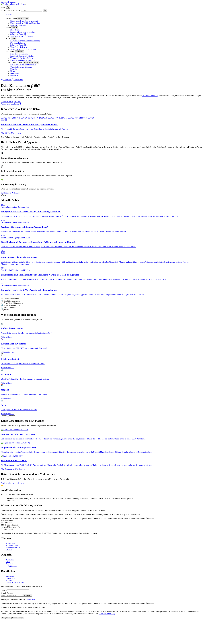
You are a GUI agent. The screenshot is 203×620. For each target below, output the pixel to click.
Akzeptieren (6, 618)
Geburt (14, 27)
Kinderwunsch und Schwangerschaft (24, 21)
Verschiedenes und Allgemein (21, 67)
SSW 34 (78, 118)
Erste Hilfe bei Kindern (19, 54)
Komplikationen (12, 545)
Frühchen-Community (150, 96)
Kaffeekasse (12, 566)
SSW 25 (17, 118)
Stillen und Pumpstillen (18, 34)
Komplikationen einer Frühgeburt (22, 32)
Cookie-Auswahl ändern (15, 583)
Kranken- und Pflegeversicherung (22, 60)
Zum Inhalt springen (8, 2)
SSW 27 (31, 118)
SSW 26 (24, 118)
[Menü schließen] (8, 7)
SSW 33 (71, 118)
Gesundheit (19, 51)
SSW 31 (58, 118)
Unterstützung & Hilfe (31, 62)
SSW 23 (4, 118)
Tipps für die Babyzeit (18, 47)
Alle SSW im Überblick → (11, 133)
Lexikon (9, 550)
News (12, 71)
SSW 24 (11, 118)
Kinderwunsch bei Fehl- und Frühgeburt (25, 23)
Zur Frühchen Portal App (10, 193)
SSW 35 (84, 118)
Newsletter (14, 75)
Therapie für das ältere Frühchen (22, 58)
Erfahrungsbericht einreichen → (13, 483)
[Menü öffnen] (25, 4)
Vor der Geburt (23, 19)
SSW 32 (64, 118)
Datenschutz (10, 578)
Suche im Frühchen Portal (10, 10)
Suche (8, 562)
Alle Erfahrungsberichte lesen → (13, 469)
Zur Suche (17, 102)
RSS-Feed (9, 564)
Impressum (10, 576)
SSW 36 (91, 118)
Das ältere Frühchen (17, 43)
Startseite (9, 15)
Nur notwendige (17, 618)
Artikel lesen (5, 104)
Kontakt (9, 580)
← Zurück (20, 4)
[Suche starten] (45, 10)
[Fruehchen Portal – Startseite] (8, 4)
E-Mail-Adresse (7, 593)
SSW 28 (37, 118)
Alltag (14, 38)
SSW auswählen (7, 102)
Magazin (13, 69)
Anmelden (27, 595)
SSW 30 (51, 118)
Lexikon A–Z (16, 104)
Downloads (14, 73)
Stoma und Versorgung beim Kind (23, 49)
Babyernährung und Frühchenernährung (25, 41)
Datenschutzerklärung (107, 614)
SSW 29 (44, 118)
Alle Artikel (10, 560)
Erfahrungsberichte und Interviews (23, 65)
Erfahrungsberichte (13, 547)
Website (4, 591)
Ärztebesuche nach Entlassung (21, 36)
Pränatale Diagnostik (18, 25)
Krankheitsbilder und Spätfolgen (22, 56)
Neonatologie (15, 30)
